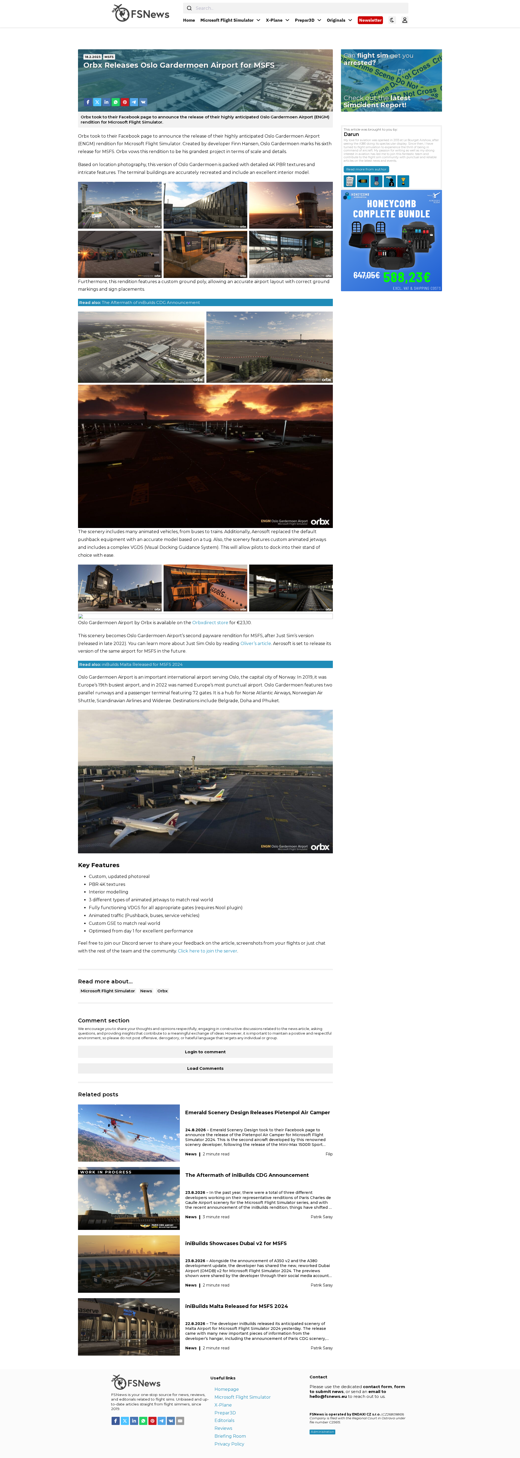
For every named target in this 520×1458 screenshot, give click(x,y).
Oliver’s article (255, 643)
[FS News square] (391, 240)
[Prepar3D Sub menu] (319, 20)
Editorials (224, 1420)
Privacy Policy (229, 1444)
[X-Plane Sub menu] (287, 20)
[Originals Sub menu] (350, 20)
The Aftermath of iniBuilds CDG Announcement (139, 302)
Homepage (226, 1389)
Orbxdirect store (210, 622)
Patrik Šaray (322, 1216)
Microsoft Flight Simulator (226, 20)
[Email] (180, 1421)
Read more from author (366, 169)
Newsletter (370, 20)
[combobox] (295, 8)
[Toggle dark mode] (392, 20)
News (146, 990)
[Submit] (189, 8)
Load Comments (205, 1068)
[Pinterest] (125, 102)
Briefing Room (230, 1436)
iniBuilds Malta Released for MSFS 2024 (131, 664)
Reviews (223, 1428)
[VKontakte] (143, 102)
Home (189, 20)
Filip (329, 1154)
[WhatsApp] (116, 102)
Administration (322, 1432)
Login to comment (205, 1051)
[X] (97, 102)
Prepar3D (304, 20)
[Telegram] (134, 102)
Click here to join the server (207, 951)
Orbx (162, 990)
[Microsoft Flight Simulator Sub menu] (258, 20)
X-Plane (274, 20)
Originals (336, 20)
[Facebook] (88, 102)
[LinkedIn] (106, 102)
